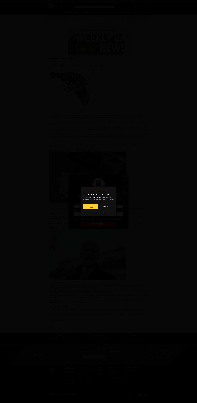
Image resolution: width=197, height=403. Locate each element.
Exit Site (106, 206)
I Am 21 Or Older (90, 206)
